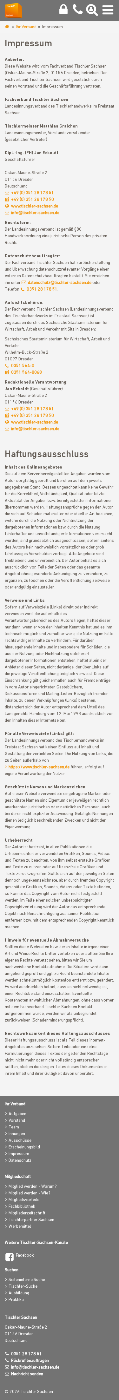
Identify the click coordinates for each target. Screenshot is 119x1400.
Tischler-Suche (23, 1286)
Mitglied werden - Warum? (33, 1186)
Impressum (19, 1154)
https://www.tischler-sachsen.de (39, 767)
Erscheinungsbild (24, 1147)
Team (14, 1127)
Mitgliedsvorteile (24, 1200)
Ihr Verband (26, 27)
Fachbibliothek (22, 1206)
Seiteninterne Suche (27, 1280)
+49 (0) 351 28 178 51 (32, 193)
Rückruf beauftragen (30, 1360)
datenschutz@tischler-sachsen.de (59, 282)
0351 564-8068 (26, 372)
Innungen (17, 1134)
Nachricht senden (27, 1374)
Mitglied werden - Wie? (29, 1193)
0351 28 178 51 (42, 289)
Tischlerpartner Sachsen (31, 1220)
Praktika (16, 1300)
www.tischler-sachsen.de (7, 27)
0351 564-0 (22, 366)
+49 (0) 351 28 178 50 (32, 199)
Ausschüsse (20, 1140)
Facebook (25, 1255)
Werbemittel (20, 1226)
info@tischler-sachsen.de (35, 213)
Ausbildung (19, 1293)
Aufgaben (17, 1114)
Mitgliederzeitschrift (27, 1213)
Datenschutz (20, 1160)
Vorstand (17, 1120)
